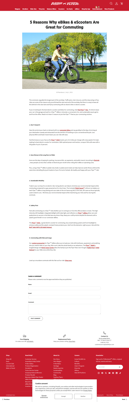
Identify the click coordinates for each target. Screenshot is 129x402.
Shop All (8, 359)
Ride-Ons (33, 9)
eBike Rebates (29, 384)
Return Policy (110, 395)
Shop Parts (72, 341)
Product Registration (31, 366)
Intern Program (79, 366)
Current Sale (10, 364)
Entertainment (97, 9)
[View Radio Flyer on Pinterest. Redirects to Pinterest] (113, 373)
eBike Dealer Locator (31, 379)
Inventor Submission (31, 386)
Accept (63, 396)
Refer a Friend (10, 368)
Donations (28, 368)
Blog (54, 375)
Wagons (17, 9)
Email (30, 293)
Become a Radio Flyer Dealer (34, 377)
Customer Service (30, 359)
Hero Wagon (57, 361)
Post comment (35, 318)
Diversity (77, 368)
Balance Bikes (51, 9)
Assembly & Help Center (32, 361)
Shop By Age (86, 9)
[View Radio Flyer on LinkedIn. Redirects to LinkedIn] (116, 373)
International (10, 366)
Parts (7, 361)
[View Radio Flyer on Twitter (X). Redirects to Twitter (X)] (106, 373)
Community (57, 373)
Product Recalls (30, 375)
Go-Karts (70, 9)
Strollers (25, 9)
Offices (77, 370)
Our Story (56, 359)
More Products (109, 9)
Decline (83, 396)
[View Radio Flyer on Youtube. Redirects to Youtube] (109, 373)
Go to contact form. (104, 338)
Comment (31, 302)
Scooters (61, 9)
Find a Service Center (32, 370)
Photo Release (119, 395)
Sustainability (57, 370)
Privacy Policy (87, 390)
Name (30, 284)
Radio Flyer (12, 395)
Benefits (77, 364)
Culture (77, 361)
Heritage (56, 366)
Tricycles (42, 9)
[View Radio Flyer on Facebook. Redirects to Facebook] (102, 373)
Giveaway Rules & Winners (33, 373)
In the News (57, 364)
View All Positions (80, 373)
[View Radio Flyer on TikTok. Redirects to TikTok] (120, 373)
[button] (122, 4)
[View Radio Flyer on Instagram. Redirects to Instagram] (99, 373)
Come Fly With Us (80, 359)
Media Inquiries (58, 368)
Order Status (29, 364)
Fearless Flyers (58, 377)
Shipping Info (100, 395)
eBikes (77, 9)
